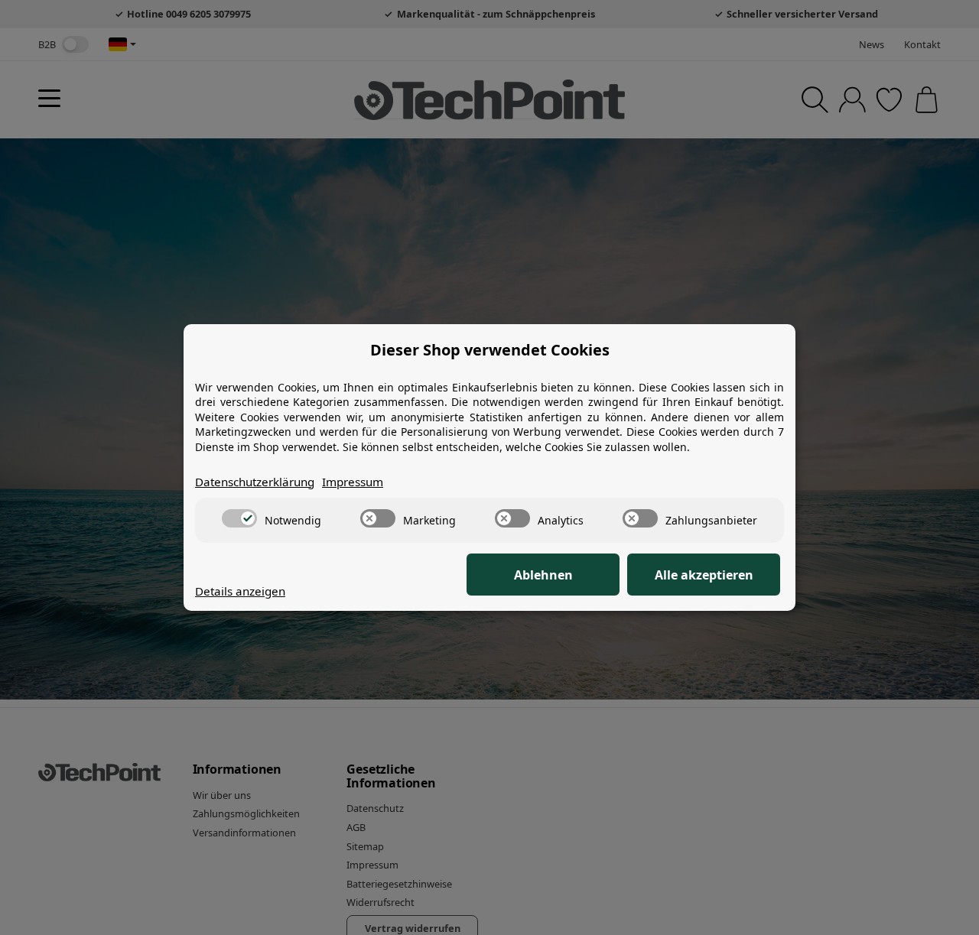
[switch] (239, 518)
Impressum (352, 481)
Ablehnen (543, 575)
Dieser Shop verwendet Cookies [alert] (490, 349)
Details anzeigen (240, 591)
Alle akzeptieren (704, 575)
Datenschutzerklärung (254, 481)
